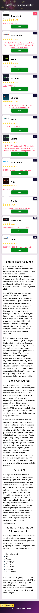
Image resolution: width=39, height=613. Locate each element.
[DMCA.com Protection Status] (7, 606)
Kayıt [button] (19, 27)
